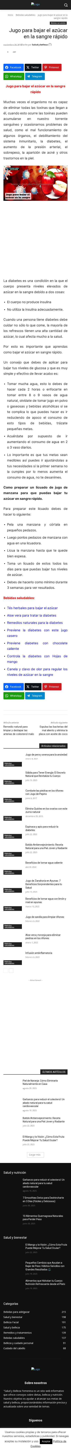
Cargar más (34, 1154)
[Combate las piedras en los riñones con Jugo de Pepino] (13, 796)
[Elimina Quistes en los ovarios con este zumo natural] (13, 814)
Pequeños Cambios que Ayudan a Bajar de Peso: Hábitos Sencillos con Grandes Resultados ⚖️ (45, 1266)
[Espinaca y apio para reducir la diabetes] (13, 832)
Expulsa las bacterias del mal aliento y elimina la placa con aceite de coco (53, 730)
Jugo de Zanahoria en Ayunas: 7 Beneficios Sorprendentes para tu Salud (44, 884)
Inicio (10, 15)
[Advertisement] (35, 241)
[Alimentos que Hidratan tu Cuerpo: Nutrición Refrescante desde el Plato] (13, 1286)
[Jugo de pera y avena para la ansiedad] (13, 760)
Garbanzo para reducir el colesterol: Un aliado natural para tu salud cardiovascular (44, 1103)
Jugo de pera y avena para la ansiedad (46, 754)
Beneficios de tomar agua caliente (44, 862)
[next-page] (11, 970)
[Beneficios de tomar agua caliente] (13, 868)
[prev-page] (5, 970)
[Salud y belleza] (50, 44)
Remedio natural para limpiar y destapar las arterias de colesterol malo (18, 730)
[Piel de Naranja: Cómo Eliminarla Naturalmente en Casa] (13, 1086)
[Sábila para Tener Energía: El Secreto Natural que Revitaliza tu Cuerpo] (13, 778)
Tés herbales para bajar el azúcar (32, 608)
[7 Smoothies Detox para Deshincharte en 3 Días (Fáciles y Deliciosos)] (13, 1203)
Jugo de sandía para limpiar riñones (45, 917)
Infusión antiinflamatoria (39, 953)
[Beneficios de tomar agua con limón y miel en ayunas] (13, 904)
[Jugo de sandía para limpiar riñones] (13, 922)
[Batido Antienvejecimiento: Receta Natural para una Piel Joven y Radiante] (13, 850)
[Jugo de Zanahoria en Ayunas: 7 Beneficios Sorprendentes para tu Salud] (13, 886)
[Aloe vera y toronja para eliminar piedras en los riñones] (13, 940)
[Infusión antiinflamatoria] (13, 958)
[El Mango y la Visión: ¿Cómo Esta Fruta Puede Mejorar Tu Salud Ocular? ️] (13, 1142)
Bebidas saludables (25, 15)
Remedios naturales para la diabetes (35, 623)
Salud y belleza (40, 44)
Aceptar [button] (46, 1441)
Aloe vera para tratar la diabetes (31, 615)
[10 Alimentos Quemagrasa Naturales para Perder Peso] (13, 1221)
